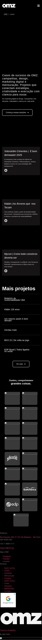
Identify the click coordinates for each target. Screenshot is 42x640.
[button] (21, 364)
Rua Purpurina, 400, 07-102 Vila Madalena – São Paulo (20, 537)
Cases (6, 570)
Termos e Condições (8, 630)
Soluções (8, 573)
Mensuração (9, 576)
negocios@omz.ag (7, 548)
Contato (7, 578)
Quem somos (9, 568)
